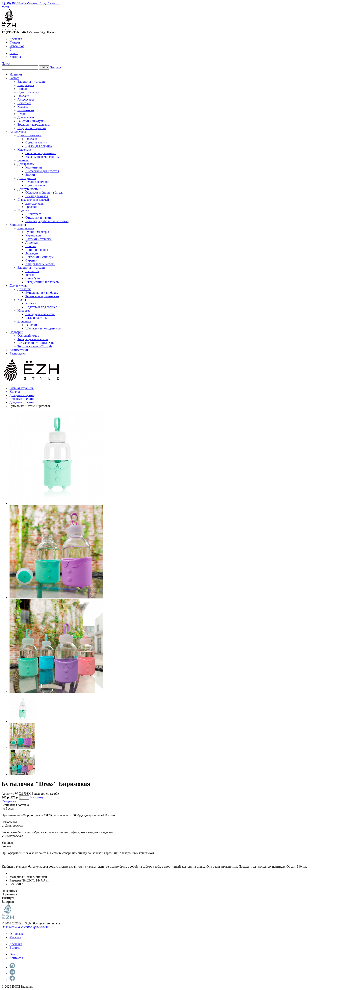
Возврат (15, 947)
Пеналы (22, 88)
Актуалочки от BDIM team (35, 342)
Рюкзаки (23, 96)
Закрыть (55, 67)
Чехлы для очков (36, 196)
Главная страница (22, 388)
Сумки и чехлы (35, 185)
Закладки (31, 253)
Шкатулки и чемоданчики (43, 328)
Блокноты (32, 271)
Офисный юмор (28, 335)
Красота (22, 106)
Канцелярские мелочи (40, 264)
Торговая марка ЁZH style (34, 346)
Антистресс (33, 214)
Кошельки (24, 103)
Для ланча (24, 289)
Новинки (16, 74)
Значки (30, 174)
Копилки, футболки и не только (46, 221)
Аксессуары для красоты (42, 171)
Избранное (17, 46)
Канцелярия (25, 85)
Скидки (15, 42)
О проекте (16, 933)
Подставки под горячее (41, 307)
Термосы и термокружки (42, 296)
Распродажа (18, 353)
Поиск (6, 63)
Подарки (23, 210)
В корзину (36, 797)
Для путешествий (29, 189)
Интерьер (23, 310)
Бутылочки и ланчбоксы (42, 292)
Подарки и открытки (31, 128)
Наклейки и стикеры (39, 257)
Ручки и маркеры (37, 231)
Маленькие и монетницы (42, 156)
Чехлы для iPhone (37, 181)
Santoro (14, 78)
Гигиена (23, 160)
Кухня (21, 299)
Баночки (31, 324)
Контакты (16, 958)
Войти (14, 53)
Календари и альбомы (40, 314)
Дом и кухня (26, 117)
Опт (12, 954)
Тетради (30, 274)
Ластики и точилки (38, 239)
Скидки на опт (12, 801)
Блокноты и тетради (31, 81)
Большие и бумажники (40, 153)
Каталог (15, 391)
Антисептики (19, 350)
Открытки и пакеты (38, 217)
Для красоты (26, 164)
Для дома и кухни (22, 395)
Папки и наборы (36, 249)
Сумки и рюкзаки (29, 135)
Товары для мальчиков (32, 339)
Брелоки (31, 206)
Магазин (15, 937)
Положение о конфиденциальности (25, 927)
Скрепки (31, 260)
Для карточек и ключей (33, 199)
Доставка (16, 39)
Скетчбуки (32, 278)
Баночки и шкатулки (31, 121)
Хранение (24, 321)
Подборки (16, 332)
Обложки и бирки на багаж (44, 192)
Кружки (30, 303)
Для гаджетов (26, 178)
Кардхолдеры (34, 203)
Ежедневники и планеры (42, 282)
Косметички (25, 110)
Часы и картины (36, 317)
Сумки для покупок (38, 146)
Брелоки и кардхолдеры (33, 124)
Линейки (31, 242)
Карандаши (33, 235)
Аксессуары (25, 99)
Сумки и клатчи (28, 92)
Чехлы (21, 113)
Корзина (15, 56)
